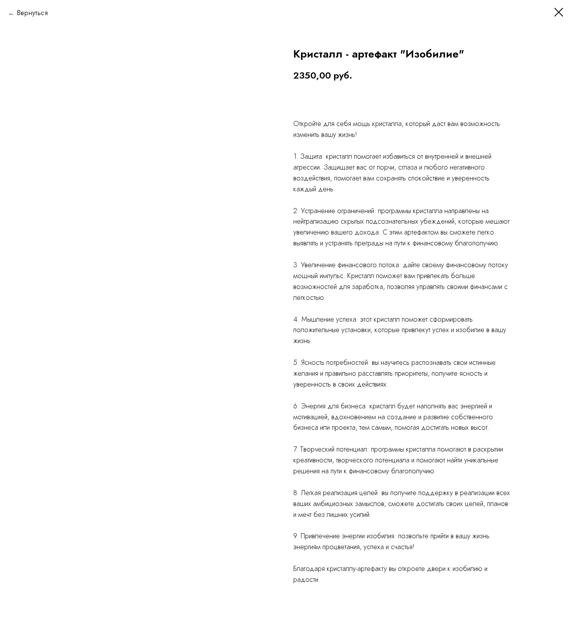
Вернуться (32, 13)
